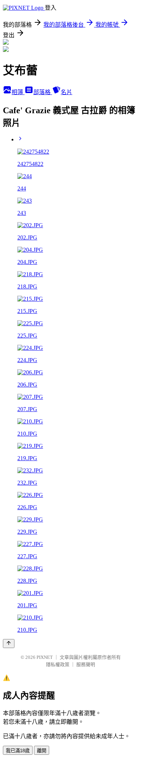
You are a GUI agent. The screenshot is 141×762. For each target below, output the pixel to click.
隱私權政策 (57, 664)
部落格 (42, 92)
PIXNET (45, 657)
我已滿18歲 (18, 750)
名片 (66, 92)
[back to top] (8, 643)
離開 (41, 750)
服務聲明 (85, 664)
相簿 (18, 92)
